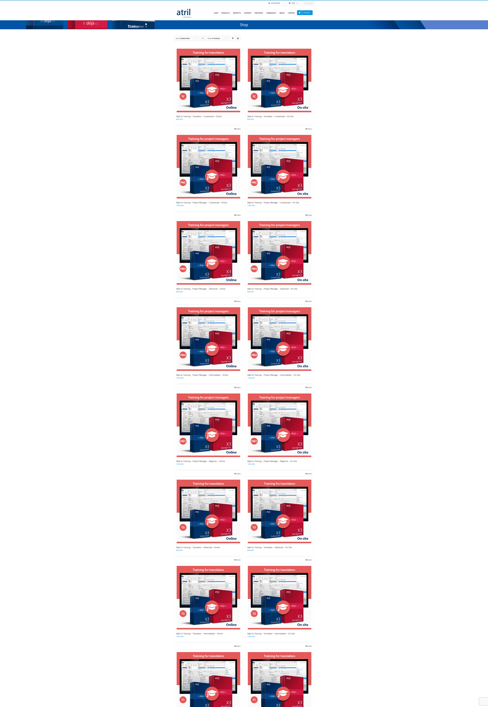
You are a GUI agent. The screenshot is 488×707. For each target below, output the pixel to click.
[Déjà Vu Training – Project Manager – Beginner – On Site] (279, 425)
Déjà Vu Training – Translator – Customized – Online (199, 116)
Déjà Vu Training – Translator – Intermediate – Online (199, 633)
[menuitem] (306, 12)
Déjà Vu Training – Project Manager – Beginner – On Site (272, 461)
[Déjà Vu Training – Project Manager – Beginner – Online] (208, 425)
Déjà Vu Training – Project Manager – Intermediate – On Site (273, 374)
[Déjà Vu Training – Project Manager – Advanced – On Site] (279, 253)
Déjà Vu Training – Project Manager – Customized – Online (201, 202)
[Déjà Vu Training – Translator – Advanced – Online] (208, 511)
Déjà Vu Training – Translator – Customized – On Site (270, 116)
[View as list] (237, 38)
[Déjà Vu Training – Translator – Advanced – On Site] (279, 511)
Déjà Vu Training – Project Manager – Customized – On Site (273, 202)
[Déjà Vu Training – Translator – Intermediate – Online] (208, 597)
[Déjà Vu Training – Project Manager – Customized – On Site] (279, 166)
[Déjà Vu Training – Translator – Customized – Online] (208, 80)
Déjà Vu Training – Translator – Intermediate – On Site (271, 633)
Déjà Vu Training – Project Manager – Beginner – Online (200, 461)
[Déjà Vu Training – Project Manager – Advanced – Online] (208, 253)
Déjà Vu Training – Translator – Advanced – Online (198, 547)
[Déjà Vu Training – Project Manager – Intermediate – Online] (208, 339)
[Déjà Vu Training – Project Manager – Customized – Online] (208, 166)
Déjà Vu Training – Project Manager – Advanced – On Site (272, 288)
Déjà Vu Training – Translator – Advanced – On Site (269, 547)
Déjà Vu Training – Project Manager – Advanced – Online (200, 288)
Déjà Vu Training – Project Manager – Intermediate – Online (202, 374)
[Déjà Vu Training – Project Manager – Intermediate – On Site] (279, 339)
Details (238, 129)
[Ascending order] (202, 38)
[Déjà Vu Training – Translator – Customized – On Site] (279, 80)
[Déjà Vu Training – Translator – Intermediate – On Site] (279, 597)
